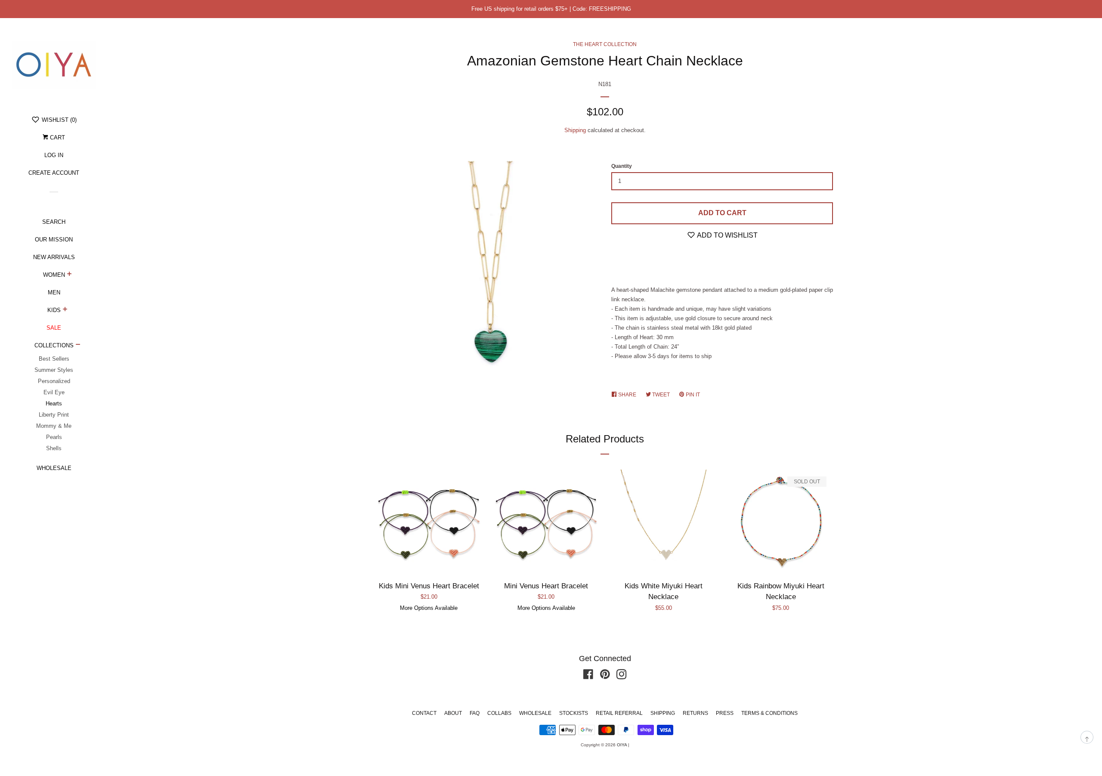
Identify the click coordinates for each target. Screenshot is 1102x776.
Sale (53, 328)
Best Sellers (54, 359)
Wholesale (54, 468)
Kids (54, 310)
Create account (53, 173)
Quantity (621, 166)
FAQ (475, 713)
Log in (53, 155)
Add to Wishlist (727, 235)
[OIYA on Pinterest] (605, 676)
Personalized (54, 381)
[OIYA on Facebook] (588, 676)
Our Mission (54, 239)
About (453, 713)
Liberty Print (54, 414)
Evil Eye (54, 392)
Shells (54, 448)
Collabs (499, 713)
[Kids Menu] (65, 310)
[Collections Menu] (78, 346)
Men (54, 292)
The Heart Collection (605, 44)
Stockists (573, 713)
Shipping (575, 130)
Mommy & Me (53, 426)
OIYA (622, 744)
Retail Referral (619, 713)
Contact (424, 713)
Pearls (54, 437)
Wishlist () (58, 120)
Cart (56, 137)
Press (725, 713)
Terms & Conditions (769, 713)
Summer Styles (53, 370)
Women (54, 275)
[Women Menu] (69, 275)
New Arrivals (54, 257)
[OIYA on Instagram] (621, 676)
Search (53, 222)
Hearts (54, 403)
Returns (695, 713)
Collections (54, 345)
